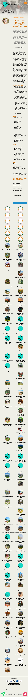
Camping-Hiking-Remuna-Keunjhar (20, 333)
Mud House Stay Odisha (7, 608)
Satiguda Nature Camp (7, 313)
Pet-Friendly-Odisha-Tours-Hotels (20, 599)
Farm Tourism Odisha (7, 496)
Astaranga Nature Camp (20, 628)
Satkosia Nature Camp (20, 295)
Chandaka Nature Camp (7, 260)
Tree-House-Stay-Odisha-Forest (20, 415)
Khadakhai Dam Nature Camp (7, 470)
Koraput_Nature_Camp (7, 524)
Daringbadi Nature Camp (7, 304)
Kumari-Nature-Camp (20, 524)
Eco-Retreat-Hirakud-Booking (8, 665)
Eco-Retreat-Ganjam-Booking (20, 646)
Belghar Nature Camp (17, 195)
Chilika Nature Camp (7, 295)
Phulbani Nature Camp (20, 277)
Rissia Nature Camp (7, 286)
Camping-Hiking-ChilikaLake (7, 343)
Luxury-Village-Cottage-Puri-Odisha (20, 589)
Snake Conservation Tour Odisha (7, 599)
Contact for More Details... (19, 203)
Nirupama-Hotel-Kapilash (7, 570)
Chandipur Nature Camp (20, 304)
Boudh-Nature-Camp (20, 479)
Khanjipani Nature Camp (20, 470)
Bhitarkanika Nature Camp (20, 397)
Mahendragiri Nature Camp (7, 628)
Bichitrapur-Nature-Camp (20, 433)
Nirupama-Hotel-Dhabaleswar (7, 580)
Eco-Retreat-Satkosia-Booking (20, 655)
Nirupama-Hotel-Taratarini (20, 570)
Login (3, 10)
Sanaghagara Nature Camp (7, 406)
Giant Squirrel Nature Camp (20, 260)
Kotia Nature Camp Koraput (7, 461)
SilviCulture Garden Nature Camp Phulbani (20, 461)
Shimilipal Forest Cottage (7, 370)
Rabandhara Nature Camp (7, 480)
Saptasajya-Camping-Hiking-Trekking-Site (20, 361)
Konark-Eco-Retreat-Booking (7, 589)
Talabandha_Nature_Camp (8, 617)
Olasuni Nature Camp (20, 269)
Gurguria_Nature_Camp (20, 532)
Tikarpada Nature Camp (7, 387)
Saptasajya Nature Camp (20, 286)
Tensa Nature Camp (7, 396)
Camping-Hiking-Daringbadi (20, 314)
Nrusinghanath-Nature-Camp (7, 561)
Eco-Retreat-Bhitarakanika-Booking (20, 665)
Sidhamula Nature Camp (7, 506)
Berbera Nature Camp (20, 406)
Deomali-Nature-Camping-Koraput (20, 551)
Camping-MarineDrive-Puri (7, 324)
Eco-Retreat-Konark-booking (7, 674)
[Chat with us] (3, 694)
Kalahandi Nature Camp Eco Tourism (20, 451)
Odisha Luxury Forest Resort (20, 608)
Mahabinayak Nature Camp (7, 269)
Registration (7, 10)
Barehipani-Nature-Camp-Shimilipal (20, 618)
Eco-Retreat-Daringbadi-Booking (7, 655)
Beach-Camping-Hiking (20, 342)
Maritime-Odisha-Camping (20, 324)
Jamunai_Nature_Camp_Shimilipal (10, 532)
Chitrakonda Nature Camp (20, 250)
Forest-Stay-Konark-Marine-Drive (7, 637)
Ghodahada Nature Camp (7, 443)
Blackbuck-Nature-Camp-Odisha (7, 425)
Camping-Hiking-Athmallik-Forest (20, 351)
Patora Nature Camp (20, 378)
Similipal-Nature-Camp (20, 636)
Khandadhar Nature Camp (20, 387)
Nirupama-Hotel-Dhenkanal (20, 561)
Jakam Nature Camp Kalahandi (7, 551)
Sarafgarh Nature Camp (21, 497)
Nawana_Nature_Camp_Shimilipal (10, 541)
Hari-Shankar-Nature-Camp (7, 361)
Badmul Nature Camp (20, 424)
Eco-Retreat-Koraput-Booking (20, 580)
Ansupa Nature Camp (20, 442)
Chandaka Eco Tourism (7, 249)
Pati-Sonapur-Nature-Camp (20, 542)
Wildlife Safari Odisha (20, 488)
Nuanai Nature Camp (20, 506)
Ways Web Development (18, 694)
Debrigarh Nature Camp (20, 515)
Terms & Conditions (17, 693)
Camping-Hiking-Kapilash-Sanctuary (7, 333)
